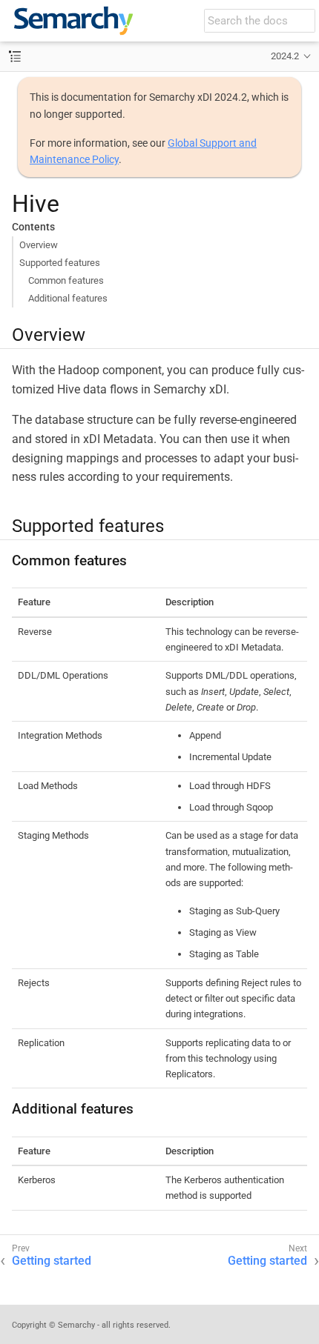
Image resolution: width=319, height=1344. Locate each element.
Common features (66, 280)
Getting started (51, 1261)
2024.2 (285, 55)
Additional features (68, 298)
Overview (38, 244)
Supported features (59, 262)
